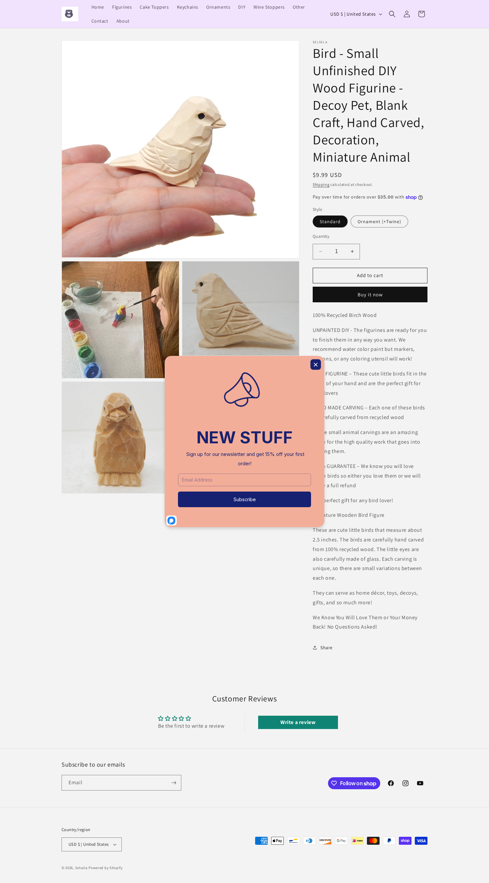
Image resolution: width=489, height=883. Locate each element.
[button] (392, 14)
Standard (330, 221)
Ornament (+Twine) (379, 221)
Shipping (321, 184)
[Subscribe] (173, 783)
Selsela (81, 867)
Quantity (321, 236)
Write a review (297, 722)
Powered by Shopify (105, 867)
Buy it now (370, 294)
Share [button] (326, 648)
